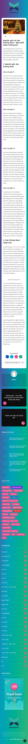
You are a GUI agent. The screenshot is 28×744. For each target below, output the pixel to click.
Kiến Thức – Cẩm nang (9, 587)
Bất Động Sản (16, 487)
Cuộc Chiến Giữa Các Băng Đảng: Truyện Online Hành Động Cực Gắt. (16, 455)
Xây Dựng (21, 534)
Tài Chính (6, 534)
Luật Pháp (6, 504)
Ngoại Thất (6, 507)
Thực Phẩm (6, 527)
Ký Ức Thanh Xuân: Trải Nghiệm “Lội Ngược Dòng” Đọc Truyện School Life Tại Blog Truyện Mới (17, 463)
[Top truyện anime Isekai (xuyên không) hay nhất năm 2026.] (5, 448)
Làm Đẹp (16, 504)
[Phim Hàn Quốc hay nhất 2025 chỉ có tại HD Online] (5, 472)
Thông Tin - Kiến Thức (10, 521)
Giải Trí (14, 497)
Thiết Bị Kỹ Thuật (8, 517)
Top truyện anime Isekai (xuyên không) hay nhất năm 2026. (17, 446)
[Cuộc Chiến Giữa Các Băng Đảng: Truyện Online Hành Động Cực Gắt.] (5, 456)
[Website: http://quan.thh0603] (14, 383)
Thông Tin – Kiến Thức (8, 644)
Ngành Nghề (17, 507)
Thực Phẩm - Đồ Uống (10, 531)
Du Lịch (5, 494)
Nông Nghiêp (7, 511)
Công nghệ (18, 490)
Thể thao (6, 524)
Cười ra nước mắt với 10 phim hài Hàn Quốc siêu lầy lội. (17, 439)
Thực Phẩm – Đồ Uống (9, 653)
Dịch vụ (13, 494)
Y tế (4, 538)
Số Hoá (5, 514)
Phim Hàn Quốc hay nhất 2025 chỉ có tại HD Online (17, 470)
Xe (13, 534)
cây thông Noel (17, 247)
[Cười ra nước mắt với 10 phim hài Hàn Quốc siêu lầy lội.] (5, 440)
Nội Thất (17, 511)
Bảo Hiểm (6, 487)
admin (14, 379)
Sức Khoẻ (14, 514)
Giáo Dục (6, 497)
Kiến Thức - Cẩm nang (10, 501)
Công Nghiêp (7, 490)
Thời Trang (15, 524)
